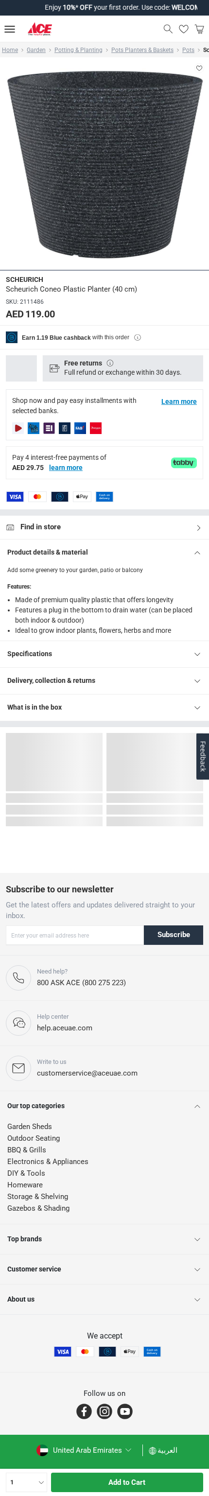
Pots (188, 50)
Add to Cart (126, 1482)
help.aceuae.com (64, 1028)
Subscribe (173, 934)
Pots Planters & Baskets (142, 50)
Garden (36, 50)
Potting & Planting (78, 50)
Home (10, 50)
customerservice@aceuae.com (87, 1073)
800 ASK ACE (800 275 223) (81, 982)
